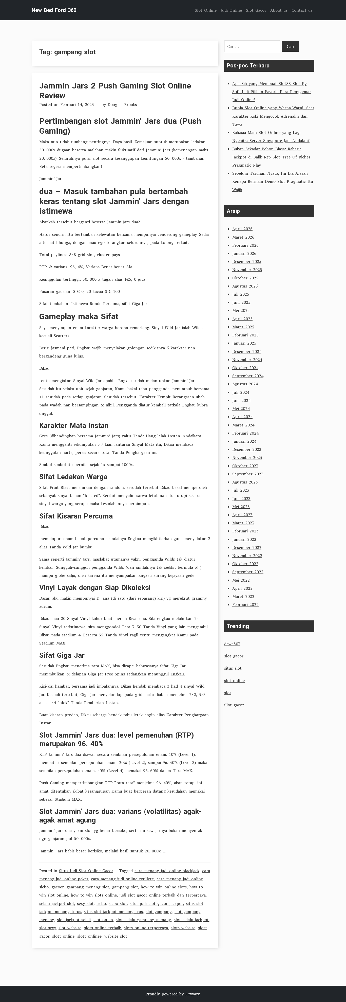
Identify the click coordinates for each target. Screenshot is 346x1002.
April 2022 (242, 588)
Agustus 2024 (245, 384)
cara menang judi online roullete (122, 879)
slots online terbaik (102, 928)
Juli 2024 (240, 392)
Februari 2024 (245, 433)
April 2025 (242, 318)
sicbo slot (118, 903)
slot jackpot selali (74, 919)
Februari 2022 (245, 604)
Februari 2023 (245, 531)
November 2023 (247, 457)
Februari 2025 (245, 335)
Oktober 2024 (245, 367)
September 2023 (247, 474)
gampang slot (125, 887)
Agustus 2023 (245, 482)
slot (227, 692)
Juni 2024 (241, 400)
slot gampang (159, 911)
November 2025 (247, 269)
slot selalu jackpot (191, 919)
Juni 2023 (241, 498)
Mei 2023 (241, 506)
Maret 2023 (243, 523)
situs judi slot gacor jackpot (156, 903)
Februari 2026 (245, 245)
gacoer (57, 887)
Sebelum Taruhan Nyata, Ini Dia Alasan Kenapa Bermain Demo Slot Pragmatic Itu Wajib (272, 181)
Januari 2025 (244, 343)
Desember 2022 (246, 547)
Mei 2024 (241, 408)
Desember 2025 (246, 261)
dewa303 (232, 644)
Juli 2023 (240, 490)
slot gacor (233, 656)
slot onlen (103, 919)
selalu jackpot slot (56, 903)
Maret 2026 (243, 237)
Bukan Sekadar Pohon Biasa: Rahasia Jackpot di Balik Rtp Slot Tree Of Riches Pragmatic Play (271, 157)
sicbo (101, 903)
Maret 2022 (243, 596)
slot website (70, 928)
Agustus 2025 (245, 286)
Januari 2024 (244, 441)
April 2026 (242, 228)
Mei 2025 (241, 310)
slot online (234, 680)
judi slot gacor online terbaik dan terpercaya (163, 895)
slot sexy (47, 928)
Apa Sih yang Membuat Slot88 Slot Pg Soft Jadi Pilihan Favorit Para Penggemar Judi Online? (271, 91)
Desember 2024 (246, 351)
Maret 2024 (243, 425)
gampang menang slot (87, 887)
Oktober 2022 (245, 563)
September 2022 (247, 572)
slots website (183, 928)
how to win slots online (94, 895)
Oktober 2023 (245, 466)
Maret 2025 (243, 327)
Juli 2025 (240, 294)
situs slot (233, 668)
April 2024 (242, 416)
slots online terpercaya (146, 928)
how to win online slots (164, 887)
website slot (115, 936)
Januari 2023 (244, 539)
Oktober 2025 (245, 278)
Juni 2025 (241, 302)
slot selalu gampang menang (143, 919)
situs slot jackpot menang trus (113, 911)
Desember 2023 (246, 449)
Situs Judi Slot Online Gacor (86, 870)
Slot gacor (234, 705)
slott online (63, 936)
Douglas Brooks (122, 104)
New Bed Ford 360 (54, 10)
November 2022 (247, 555)
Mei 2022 (241, 580)
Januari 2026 (244, 253)
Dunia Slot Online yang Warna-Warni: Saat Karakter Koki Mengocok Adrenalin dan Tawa (273, 116)
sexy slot (85, 903)
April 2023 (242, 514)
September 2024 (247, 376)
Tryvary (192, 994)
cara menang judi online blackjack (166, 870)
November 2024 (247, 359)
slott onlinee (89, 936)
